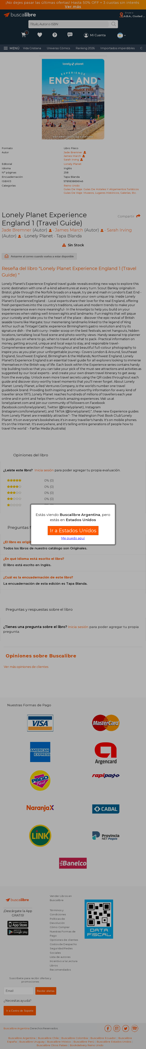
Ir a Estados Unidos (73, 530)
